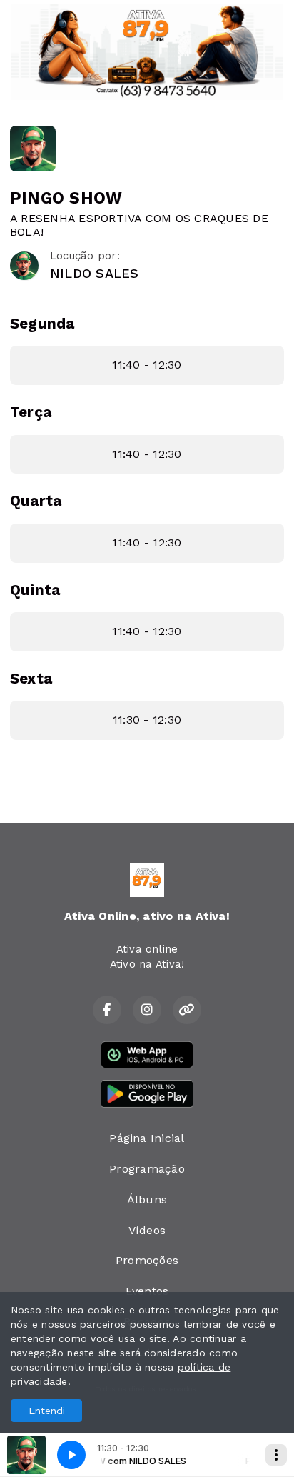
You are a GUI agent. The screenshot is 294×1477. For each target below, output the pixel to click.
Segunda (42, 323)
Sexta (31, 678)
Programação (147, 1169)
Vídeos (147, 1230)
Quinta (35, 590)
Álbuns (147, 1199)
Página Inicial (146, 1138)
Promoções (147, 1260)
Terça (30, 412)
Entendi (47, 1410)
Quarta (35, 500)
